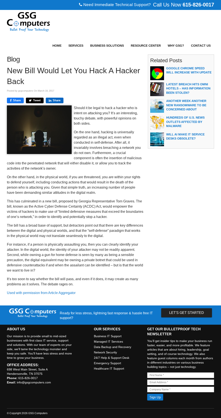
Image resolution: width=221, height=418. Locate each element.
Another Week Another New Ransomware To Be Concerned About (186, 105)
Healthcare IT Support (109, 368)
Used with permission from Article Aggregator (41, 293)
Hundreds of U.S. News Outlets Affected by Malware (185, 122)
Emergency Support (107, 363)
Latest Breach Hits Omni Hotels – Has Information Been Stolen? (188, 88)
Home (57, 45)
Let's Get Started (186, 313)
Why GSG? (176, 45)
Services (75, 45)
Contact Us (201, 45)
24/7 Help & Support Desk (111, 357)
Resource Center (146, 45)
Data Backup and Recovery (112, 347)
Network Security (105, 352)
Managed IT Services (108, 341)
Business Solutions (107, 45)
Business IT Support (108, 336)
